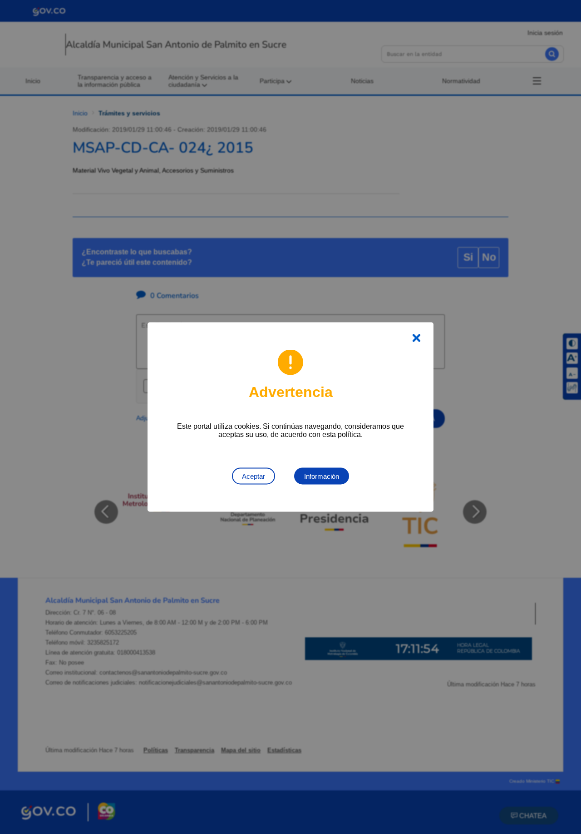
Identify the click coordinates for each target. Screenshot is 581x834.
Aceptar (253, 476)
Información (321, 476)
